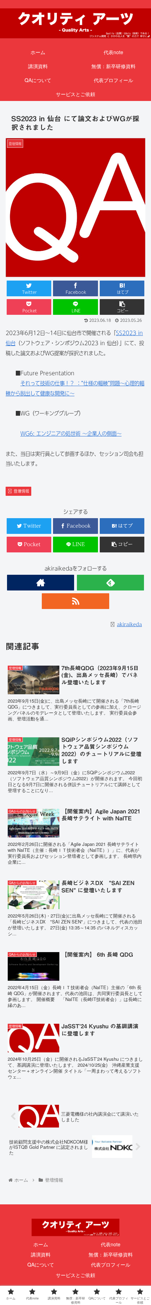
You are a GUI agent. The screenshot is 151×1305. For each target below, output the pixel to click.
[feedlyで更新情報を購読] (110, 582)
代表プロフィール (110, 1264)
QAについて (40, 1264)
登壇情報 (21, 491)
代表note (110, 1244)
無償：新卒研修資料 (110, 1254)
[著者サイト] (40, 582)
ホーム (40, 1244)
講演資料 (41, 1254)
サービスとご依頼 (75, 1274)
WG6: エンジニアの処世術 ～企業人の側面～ (71, 433)
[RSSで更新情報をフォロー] (75, 601)
